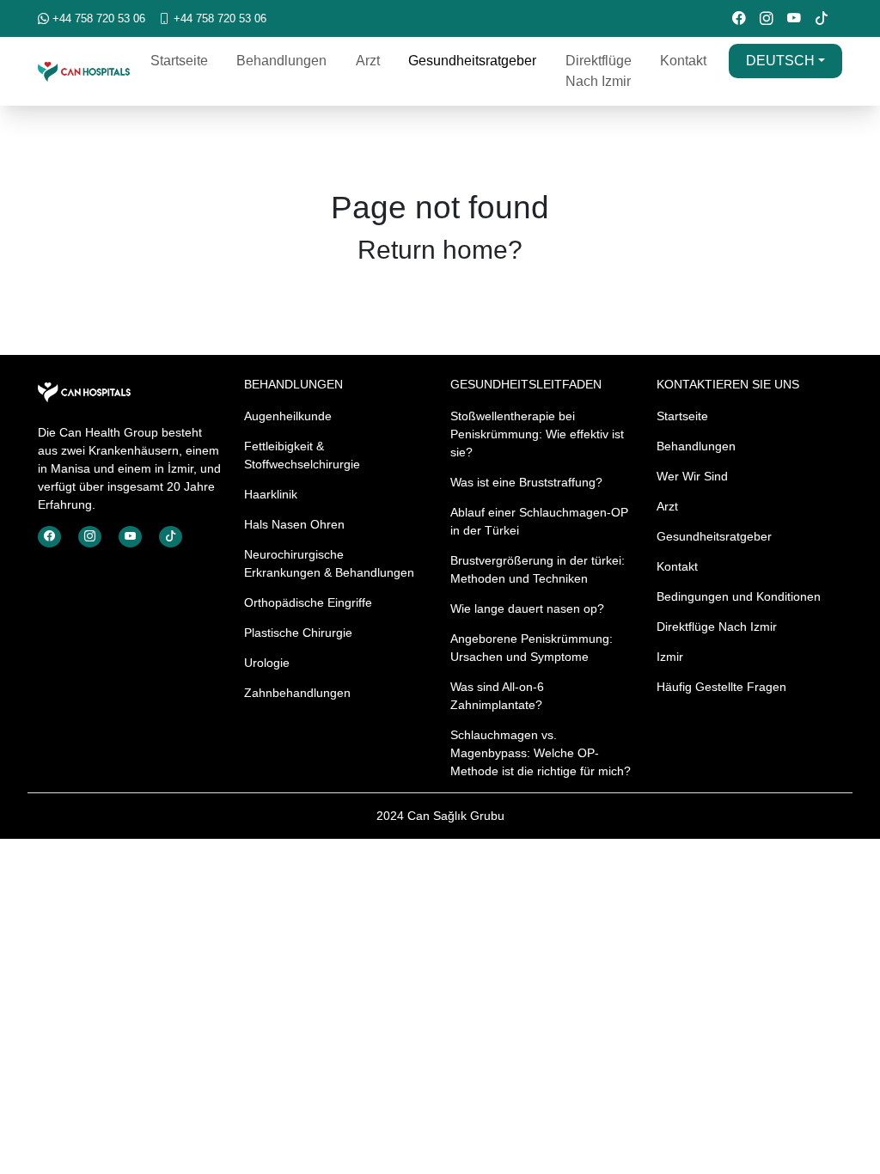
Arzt (368, 60)
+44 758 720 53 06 (97, 18)
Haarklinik (270, 494)
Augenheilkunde (288, 416)
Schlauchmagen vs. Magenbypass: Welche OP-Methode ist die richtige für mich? (540, 753)
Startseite (179, 60)
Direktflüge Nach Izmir (598, 71)
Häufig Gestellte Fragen (721, 687)
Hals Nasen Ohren (294, 524)
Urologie (267, 663)
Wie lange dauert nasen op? (527, 608)
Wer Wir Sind (692, 476)
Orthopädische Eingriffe (308, 602)
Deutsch (780, 60)
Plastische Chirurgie (298, 632)
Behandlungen (281, 60)
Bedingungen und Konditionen (739, 596)
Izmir (670, 656)
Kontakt (683, 60)
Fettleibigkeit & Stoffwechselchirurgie (302, 455)
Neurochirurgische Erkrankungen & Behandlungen (329, 563)
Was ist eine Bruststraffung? (526, 482)
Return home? (440, 249)
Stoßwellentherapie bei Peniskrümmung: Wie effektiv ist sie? (537, 434)
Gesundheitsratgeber (472, 60)
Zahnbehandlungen (297, 693)
